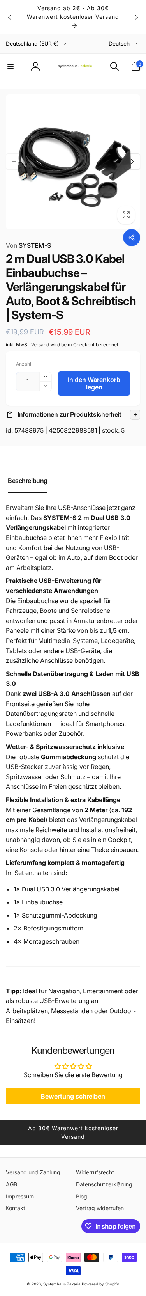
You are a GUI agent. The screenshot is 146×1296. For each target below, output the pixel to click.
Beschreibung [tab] (27, 481)
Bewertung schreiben (73, 1096)
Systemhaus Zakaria (62, 1284)
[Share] (131, 237)
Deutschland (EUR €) (32, 43)
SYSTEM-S (28, 245)
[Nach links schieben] (10, 17)
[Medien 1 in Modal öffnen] (73, 161)
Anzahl (23, 363)
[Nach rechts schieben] (136, 17)
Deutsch (119, 43)
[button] (10, 66)
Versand (40, 345)
